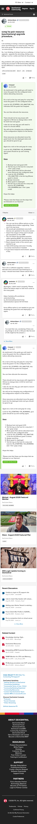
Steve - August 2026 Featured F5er (16, 535)
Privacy (26, 806)
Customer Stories (18, 751)
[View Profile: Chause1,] (6, 86)
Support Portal (18, 773)
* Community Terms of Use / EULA (14, 686)
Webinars (18, 753)
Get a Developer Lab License (18, 735)
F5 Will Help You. (14, 675)
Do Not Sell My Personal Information (18, 813)
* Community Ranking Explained (14, 688)
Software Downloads (18, 771)
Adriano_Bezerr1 (20, 665)
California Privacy (18, 809)
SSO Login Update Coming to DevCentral (14, 572)
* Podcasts (6, 699)
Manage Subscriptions (18, 765)
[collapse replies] (18, 217)
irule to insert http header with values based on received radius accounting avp (20, 599)
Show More (9, 341)
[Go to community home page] (13, 9)
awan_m (17, 620)
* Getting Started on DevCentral (14, 682)
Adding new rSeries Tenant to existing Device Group (19, 605)
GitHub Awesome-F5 (10, 706)
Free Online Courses (18, 755)
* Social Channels (9, 701)
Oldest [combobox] (31, 213)
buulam (17, 646)
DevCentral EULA (18, 733)
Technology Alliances (18, 784)
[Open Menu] (34, 14)
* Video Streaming (9, 703)
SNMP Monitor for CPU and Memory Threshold (18, 656)
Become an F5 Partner (18, 786)
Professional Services (18, 767)
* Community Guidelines (11, 684)
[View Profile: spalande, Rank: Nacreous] (4, 219)
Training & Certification (18, 757)
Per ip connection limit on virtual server (19, 618)
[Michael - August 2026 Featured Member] (18, 484)
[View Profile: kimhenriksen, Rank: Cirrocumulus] (4, 21)
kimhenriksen (12, 20)
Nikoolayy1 (17, 639)
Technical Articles (18, 727)
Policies (20, 806)
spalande (10, 218)
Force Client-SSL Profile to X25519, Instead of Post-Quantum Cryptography (19, 612)
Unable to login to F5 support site (17, 592)
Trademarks (12, 806)
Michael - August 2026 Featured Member (15, 498)
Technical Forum (8, 14)
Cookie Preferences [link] (18, 816)
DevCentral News (7, 502)
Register (25, 8)
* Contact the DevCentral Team (13, 692)
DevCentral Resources (13, 644)
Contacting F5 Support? (11, 677)
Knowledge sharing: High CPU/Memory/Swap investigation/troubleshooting (16, 637)
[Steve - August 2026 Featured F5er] (18, 521)
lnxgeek (17, 652)
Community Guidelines (18, 731)
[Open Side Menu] (3, 8)
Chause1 (11, 85)
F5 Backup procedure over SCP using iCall (20, 663)
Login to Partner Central (18, 788)
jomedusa (18, 607)
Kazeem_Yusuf (20, 601)
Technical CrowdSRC (18, 729)
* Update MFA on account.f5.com (14, 694)
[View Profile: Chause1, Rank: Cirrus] (5, 348)
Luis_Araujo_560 (20, 659)
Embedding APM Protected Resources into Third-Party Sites (20, 650)
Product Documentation (18, 745)
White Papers (18, 747)
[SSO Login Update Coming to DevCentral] (18, 557)
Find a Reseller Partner (18, 782)
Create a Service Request (18, 769)
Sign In (32, 8)
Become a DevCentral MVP (18, 737)
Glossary (18, 749)
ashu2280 (18, 594)
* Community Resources (11, 690)
